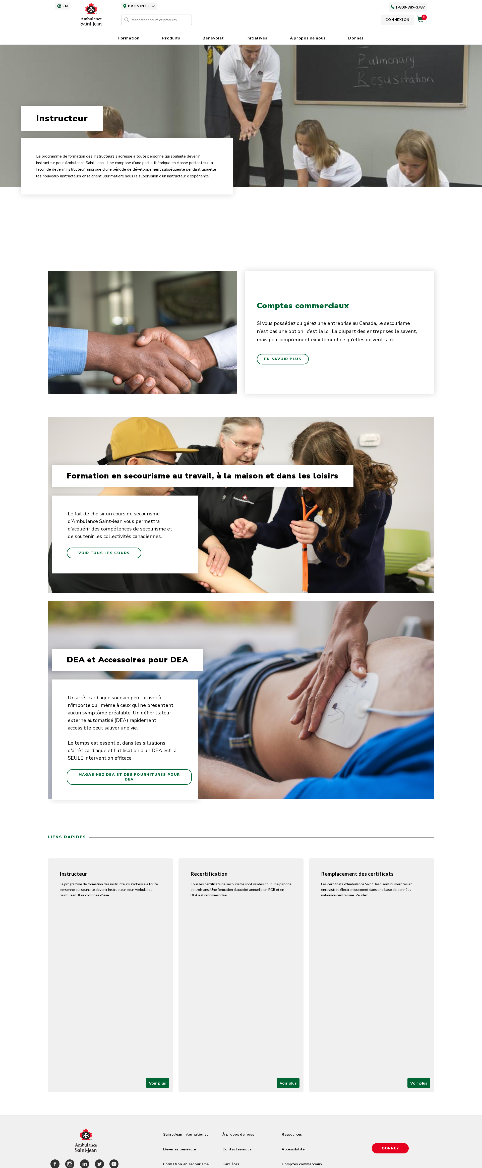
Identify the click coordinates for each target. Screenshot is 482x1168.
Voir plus (157, 1083)
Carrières (230, 1164)
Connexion (397, 20)
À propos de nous (308, 37)
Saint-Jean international (185, 1134)
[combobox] (156, 20)
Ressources (292, 1134)
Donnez (356, 37)
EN (65, 6)
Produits (171, 37)
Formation (129, 37)
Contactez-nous (237, 1149)
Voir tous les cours (104, 553)
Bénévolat (213, 37)
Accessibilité (293, 1149)
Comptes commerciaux (302, 1164)
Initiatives (257, 37)
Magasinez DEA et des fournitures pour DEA (129, 777)
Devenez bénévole (179, 1149)
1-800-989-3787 (410, 7)
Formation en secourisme (186, 1164)
